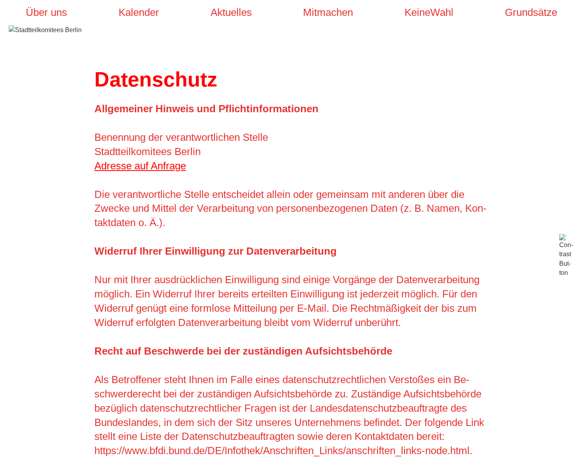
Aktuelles (231, 12)
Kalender (139, 12)
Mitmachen (328, 12)
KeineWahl (429, 12)
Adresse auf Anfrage (140, 166)
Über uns (46, 12)
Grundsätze (531, 12)
